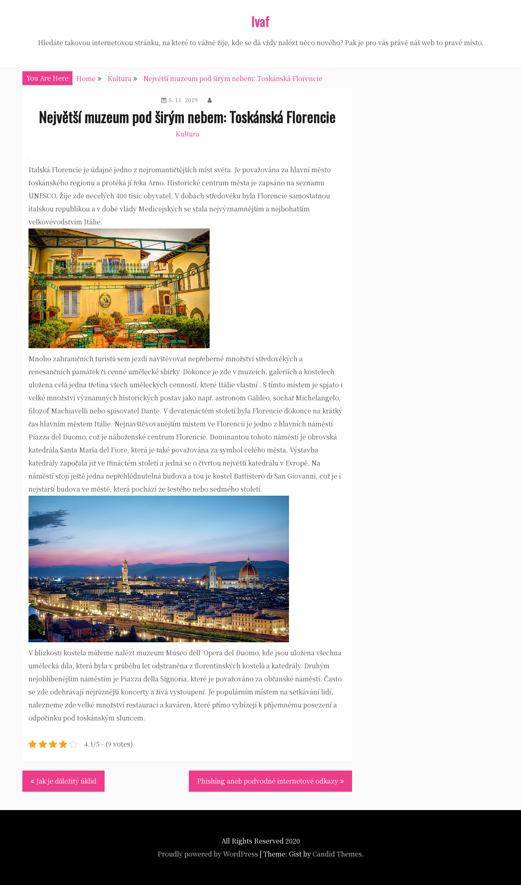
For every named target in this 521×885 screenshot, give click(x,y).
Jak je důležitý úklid (66, 781)
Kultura (187, 133)
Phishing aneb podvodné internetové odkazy (267, 781)
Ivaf (260, 21)
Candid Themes (337, 854)
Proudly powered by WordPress (208, 854)
